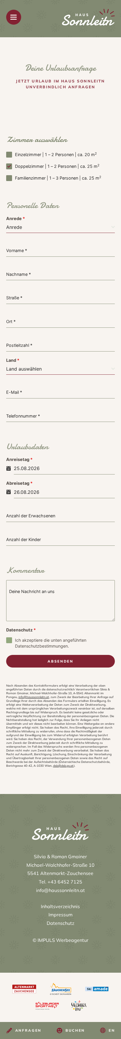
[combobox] (60, 227)
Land (12, 360)
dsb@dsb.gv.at (63, 766)
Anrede (15, 218)
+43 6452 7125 (65, 882)
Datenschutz (21, 629)
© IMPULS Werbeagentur (60, 940)
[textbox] (59, 227)
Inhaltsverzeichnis (60, 906)
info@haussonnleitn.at (34, 697)
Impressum (60, 915)
